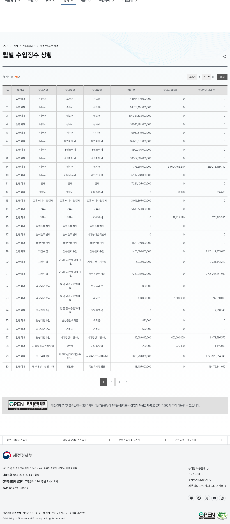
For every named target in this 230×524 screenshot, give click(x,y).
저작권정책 (28, 512)
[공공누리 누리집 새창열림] (207, 516)
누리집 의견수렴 (77, 512)
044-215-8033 (18, 488)
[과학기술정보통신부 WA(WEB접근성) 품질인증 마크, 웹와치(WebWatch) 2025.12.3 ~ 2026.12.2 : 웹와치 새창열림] (222, 516)
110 (37, 481)
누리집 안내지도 (60, 512)
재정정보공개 (29, 45)
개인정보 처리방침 (12, 512)
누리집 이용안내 (196, 468)
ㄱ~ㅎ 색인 (194, 474)
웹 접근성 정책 (43, 512)
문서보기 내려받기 (198, 480)
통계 (16, 45)
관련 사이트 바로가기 (185, 440)
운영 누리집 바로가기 (129, 440)
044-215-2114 (22, 474)
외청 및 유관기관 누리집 (75, 440)
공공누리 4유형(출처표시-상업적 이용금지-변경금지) (27, 405)
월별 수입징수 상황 (49, 45)
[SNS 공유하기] (224, 56)
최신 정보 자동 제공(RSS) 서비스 (205, 485)
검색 (222, 76)
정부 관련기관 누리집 (17, 440)
